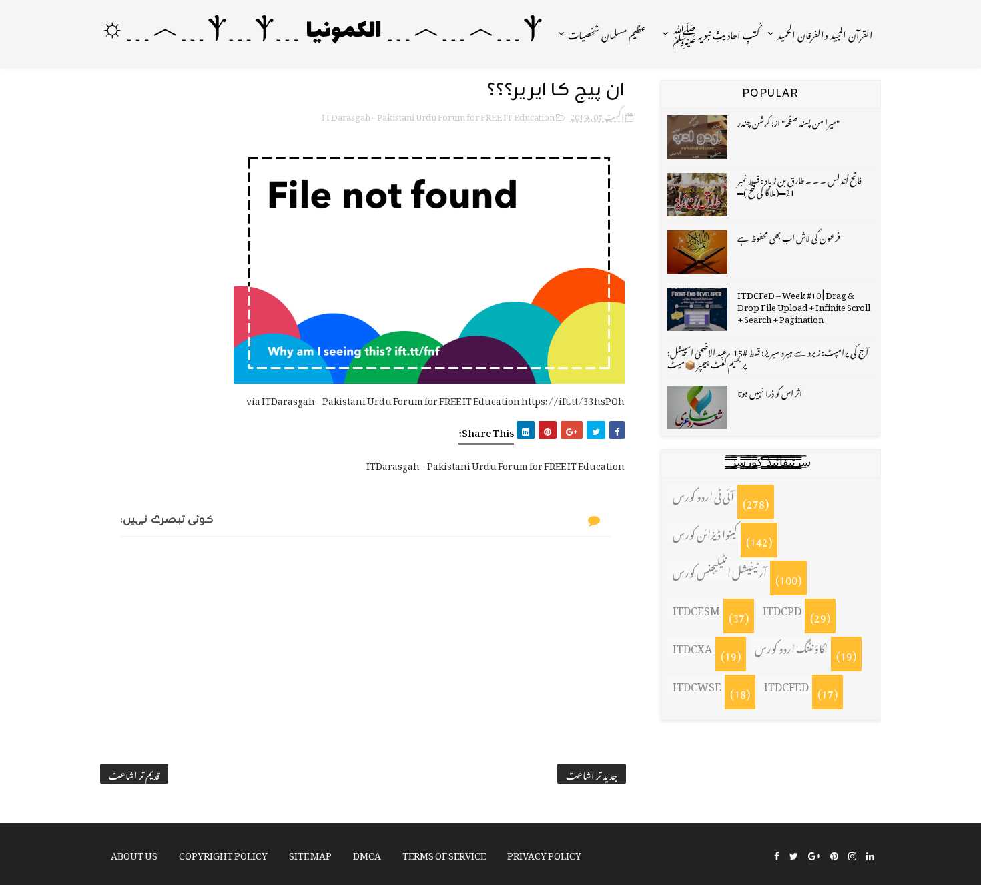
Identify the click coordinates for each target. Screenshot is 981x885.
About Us (134, 853)
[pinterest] (834, 855)
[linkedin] (870, 855)
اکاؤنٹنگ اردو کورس (791, 647)
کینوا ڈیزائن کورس (705, 533)
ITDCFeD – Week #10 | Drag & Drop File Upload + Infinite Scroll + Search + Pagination (803, 305)
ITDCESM (696, 609)
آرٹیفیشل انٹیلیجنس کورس (720, 571)
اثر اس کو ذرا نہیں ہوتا (769, 391)
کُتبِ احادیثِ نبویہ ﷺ (715, 33)
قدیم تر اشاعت (134, 774)
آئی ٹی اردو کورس (703, 495)
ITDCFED (786, 685)
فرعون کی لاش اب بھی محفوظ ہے (788, 236)
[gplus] (814, 855)
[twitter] (793, 855)
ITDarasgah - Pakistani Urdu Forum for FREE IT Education (438, 115)
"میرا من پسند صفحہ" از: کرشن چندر (788, 121)
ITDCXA (692, 647)
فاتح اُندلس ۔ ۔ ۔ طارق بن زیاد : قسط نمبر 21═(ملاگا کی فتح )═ (799, 185)
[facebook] (777, 855)
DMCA (367, 853)
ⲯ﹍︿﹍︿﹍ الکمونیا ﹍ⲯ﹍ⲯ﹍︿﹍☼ (321, 32)
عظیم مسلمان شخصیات (607, 33)
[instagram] (852, 855)
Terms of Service (444, 853)
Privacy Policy (544, 853)
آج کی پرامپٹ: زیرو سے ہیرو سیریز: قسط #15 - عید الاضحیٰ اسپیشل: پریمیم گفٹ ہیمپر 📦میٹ (767, 357)
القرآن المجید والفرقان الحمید (825, 33)
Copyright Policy (223, 853)
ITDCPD (782, 609)
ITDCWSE (697, 685)
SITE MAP (310, 853)
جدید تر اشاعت (591, 774)
